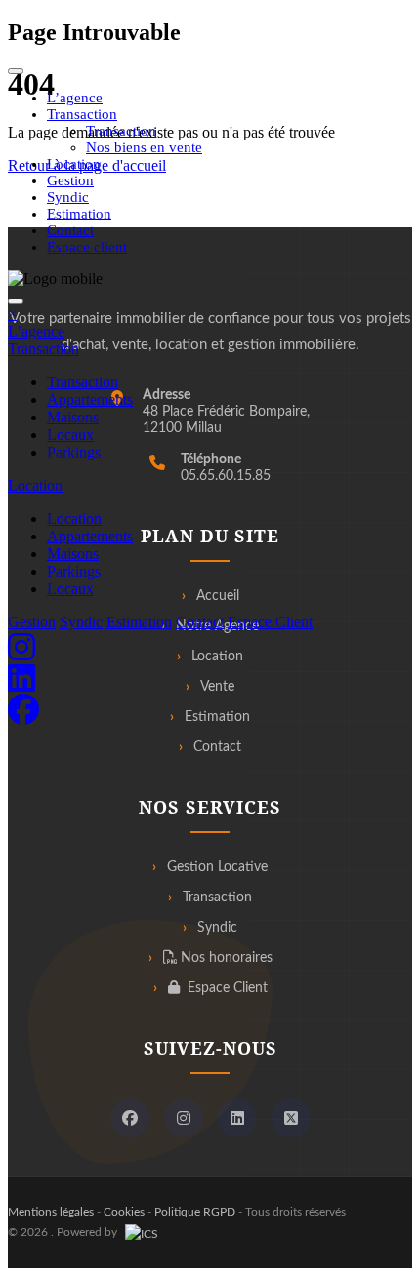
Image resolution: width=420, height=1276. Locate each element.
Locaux (70, 434)
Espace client (87, 247)
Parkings (74, 452)
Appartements (90, 399)
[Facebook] (129, 1117)
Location (74, 164)
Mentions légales (51, 1211)
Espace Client (270, 622)
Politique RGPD (194, 1211)
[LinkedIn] (237, 1117)
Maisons (73, 417)
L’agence (75, 97)
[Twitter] (291, 1117)
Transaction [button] (82, 114)
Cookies (124, 1211)
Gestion (70, 180)
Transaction (121, 131)
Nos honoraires (225, 958)
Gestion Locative (217, 867)
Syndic (68, 197)
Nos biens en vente (144, 147)
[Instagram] (183, 1117)
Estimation (79, 213)
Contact (70, 230)
